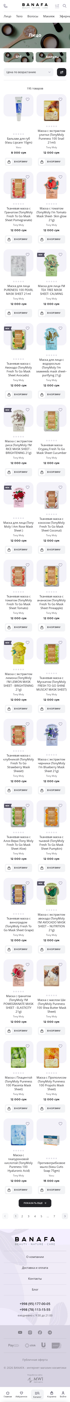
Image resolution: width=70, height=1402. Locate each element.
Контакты (35, 1278)
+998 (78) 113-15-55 (35, 1309)
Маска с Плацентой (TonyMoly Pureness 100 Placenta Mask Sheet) (18, 1083)
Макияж (49, 16)
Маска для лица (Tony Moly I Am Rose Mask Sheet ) (18, 526)
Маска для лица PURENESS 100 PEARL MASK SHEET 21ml (18, 290)
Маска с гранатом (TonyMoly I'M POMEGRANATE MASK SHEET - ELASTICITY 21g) (18, 1003)
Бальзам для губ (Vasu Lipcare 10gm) (18, 140)
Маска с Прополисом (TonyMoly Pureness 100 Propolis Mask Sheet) (51, 1083)
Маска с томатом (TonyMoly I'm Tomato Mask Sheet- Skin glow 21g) (51, 214)
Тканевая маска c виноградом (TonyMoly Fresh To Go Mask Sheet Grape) (18, 924)
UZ (57, 6)
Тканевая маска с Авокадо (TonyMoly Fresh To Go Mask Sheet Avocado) (18, 369)
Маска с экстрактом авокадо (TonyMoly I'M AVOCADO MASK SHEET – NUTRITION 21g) (51, 922)
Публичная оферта (35, 1360)
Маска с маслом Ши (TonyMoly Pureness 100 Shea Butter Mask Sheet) (51, 1005)
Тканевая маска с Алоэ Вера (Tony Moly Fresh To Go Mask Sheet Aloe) (18, 842)
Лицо (7, 16)
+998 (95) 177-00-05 (35, 1304)
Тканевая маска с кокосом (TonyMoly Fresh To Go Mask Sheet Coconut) (51, 524)
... (48, 1216)
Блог (35, 1289)
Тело (19, 16)
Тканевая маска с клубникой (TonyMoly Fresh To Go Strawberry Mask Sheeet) (18, 763)
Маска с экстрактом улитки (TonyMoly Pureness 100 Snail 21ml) (51, 136)
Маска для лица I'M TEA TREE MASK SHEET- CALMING (51, 290)
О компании (35, 1257)
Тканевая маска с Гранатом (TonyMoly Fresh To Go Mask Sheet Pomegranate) (18, 214)
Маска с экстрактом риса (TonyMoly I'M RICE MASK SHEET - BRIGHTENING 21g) (18, 447)
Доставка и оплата (35, 1268)
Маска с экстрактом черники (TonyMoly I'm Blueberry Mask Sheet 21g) (51, 765)
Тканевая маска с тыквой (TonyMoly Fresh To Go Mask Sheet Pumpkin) (51, 842)
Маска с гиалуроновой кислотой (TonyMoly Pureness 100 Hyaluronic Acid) (18, 1163)
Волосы (32, 16)
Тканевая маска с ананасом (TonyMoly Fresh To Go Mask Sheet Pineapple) (51, 602)
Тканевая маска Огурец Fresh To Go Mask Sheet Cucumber (51, 449)
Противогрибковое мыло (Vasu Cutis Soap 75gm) (51, 1167)
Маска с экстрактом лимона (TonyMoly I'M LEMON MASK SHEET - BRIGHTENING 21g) (18, 681)
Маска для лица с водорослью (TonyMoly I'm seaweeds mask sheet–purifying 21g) (51, 367)
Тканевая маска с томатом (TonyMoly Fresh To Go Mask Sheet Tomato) (18, 602)
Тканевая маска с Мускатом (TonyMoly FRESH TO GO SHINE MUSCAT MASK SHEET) (51, 683)
